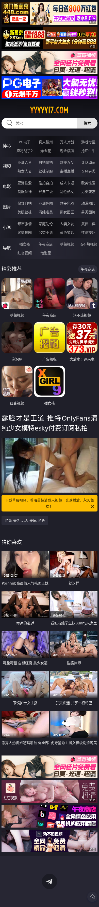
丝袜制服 (46, 171)
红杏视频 (25, 252)
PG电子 (24, 141)
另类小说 (46, 232)
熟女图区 (67, 212)
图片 (7, 207)
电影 (7, 186)
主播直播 (67, 171)
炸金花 (45, 150)
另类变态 (88, 191)
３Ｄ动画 (88, 162)
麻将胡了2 (24, 150)
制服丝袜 (25, 191)
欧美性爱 (88, 182)
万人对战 (67, 141)
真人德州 (46, 141)
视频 (7, 166)
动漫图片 (88, 203)
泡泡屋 (45, 252)
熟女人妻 (25, 171)
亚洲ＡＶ (25, 162)
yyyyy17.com (49, 110)
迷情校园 (25, 232)
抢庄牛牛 (88, 150)
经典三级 (46, 191)
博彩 (7, 145)
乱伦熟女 (67, 191)
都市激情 (25, 223)
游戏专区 (88, 141)
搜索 (87, 123)
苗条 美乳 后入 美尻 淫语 (25, 520)
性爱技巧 (88, 232)
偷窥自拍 (25, 203)
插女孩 (24, 244)
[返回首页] (92, 897)
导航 (7, 248)
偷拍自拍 (46, 182)
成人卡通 (67, 182)
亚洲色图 (46, 203)
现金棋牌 (67, 150)
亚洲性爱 (25, 182)
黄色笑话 (67, 232)
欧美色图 (67, 203)
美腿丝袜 (25, 212)
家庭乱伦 (46, 223)
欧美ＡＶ (67, 162)
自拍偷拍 (46, 162)
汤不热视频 (88, 244)
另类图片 (88, 212)
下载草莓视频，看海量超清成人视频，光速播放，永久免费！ (49, 503)
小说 (7, 227)
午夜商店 (46, 244)
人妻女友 (67, 223)
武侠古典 (88, 223)
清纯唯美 (46, 212)
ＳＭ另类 (88, 171)
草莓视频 (67, 244)
